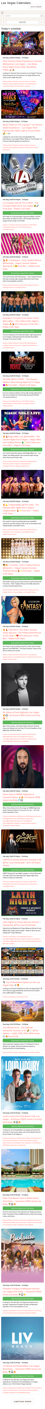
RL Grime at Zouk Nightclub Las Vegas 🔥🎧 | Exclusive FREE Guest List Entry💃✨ (21, 715)
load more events (22, 1401)
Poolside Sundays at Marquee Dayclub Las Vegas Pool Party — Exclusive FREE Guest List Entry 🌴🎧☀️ (22, 1291)
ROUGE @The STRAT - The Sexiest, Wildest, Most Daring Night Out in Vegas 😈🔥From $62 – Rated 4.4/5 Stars (21, 382)
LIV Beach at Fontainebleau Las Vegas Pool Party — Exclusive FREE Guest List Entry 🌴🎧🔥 (22, 1369)
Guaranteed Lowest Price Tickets (22, 213)
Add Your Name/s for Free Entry (22, 722)
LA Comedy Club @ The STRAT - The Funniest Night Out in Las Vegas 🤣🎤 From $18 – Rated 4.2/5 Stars (21, 206)
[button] (2, 12)
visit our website (35, 7)
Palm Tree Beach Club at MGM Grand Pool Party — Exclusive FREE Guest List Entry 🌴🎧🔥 (22, 1201)
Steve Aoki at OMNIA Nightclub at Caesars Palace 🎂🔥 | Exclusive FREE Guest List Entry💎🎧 (22, 797)
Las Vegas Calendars (16, 3)
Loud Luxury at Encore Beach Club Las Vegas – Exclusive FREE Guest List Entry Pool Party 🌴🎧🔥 (22, 1119)
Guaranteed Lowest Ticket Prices (22, 870)
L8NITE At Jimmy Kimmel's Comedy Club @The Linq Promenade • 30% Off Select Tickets (22, 863)
